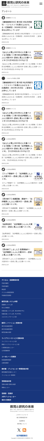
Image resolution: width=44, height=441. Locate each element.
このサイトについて (22, 415)
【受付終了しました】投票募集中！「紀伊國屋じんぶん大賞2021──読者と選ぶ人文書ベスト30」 (17, 252)
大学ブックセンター (9, 397)
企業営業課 (5, 363)
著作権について (22, 424)
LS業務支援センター (8, 347)
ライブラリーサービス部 (9, 341)
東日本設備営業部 (7, 326)
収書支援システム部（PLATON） (12, 314)
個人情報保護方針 (22, 417)
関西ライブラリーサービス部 (10, 344)
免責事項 (22, 421)
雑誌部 (4, 289)
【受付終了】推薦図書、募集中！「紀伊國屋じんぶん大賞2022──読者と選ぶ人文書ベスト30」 (17, 201)
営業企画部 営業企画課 (9, 384)
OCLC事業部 (6, 307)
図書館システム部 (7, 304)
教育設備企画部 (6, 332)
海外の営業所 (6, 400)
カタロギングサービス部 (9, 317)
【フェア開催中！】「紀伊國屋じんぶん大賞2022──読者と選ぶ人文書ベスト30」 (17, 176)
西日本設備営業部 (7, 329)
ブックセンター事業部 (8, 375)
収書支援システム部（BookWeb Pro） (13, 311)
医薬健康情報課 (6, 360)
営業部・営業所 (7, 393)
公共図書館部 (6, 350)
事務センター (6, 387)
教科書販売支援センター (9, 372)
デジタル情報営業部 (8, 292)
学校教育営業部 (6, 295)
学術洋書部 (5, 283)
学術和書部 (5, 286)
